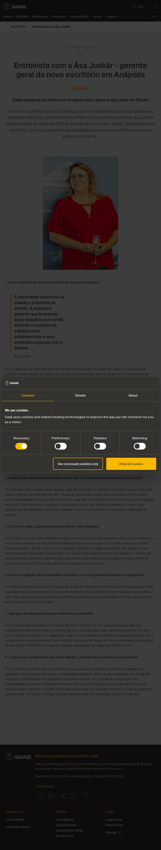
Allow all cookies (131, 464)
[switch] (61, 446)
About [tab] (133, 395)
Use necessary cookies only (78, 464)
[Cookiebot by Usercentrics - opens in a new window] (137, 383)
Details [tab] (80, 395)
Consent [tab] (28, 395)
